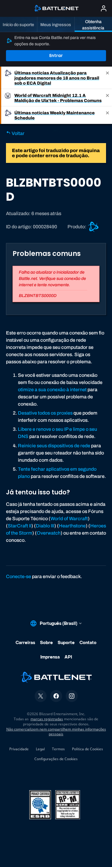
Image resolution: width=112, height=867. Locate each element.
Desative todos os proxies (45, 413)
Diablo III (45, 525)
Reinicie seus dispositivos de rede (54, 445)
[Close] (107, 78)
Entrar (56, 55)
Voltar (17, 133)
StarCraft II (19, 525)
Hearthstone (72, 525)
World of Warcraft (69, 518)
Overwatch (49, 533)
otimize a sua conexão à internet (52, 389)
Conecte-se (18, 576)
